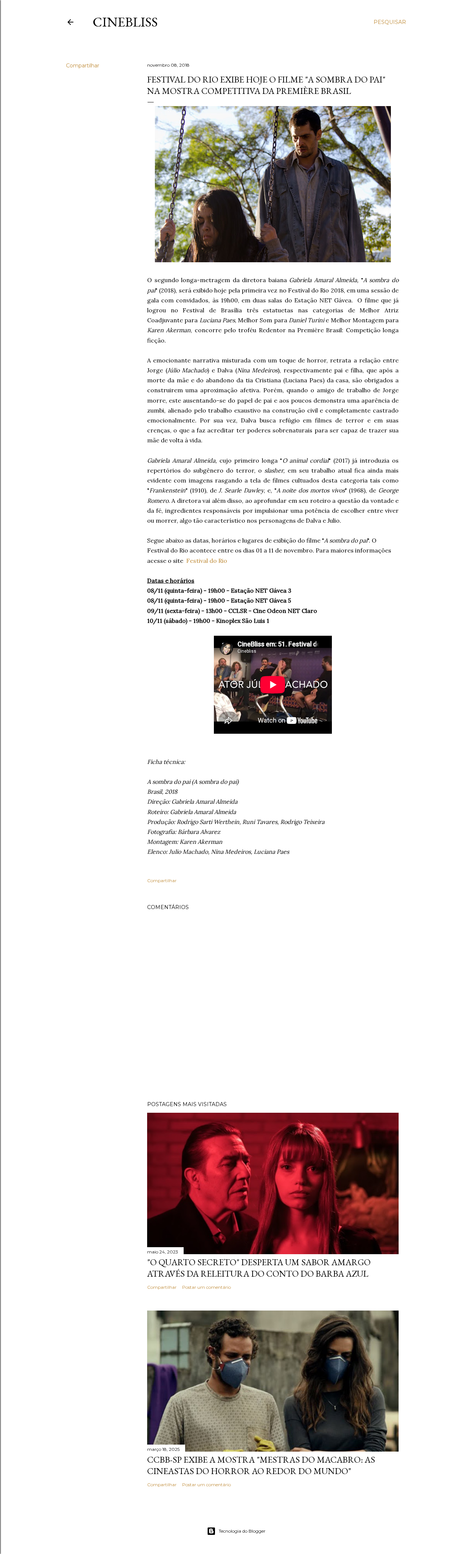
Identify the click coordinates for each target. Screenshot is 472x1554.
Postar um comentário (206, 1287)
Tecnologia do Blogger (242, 1531)
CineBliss (125, 22)
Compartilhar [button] (82, 65)
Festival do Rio (206, 560)
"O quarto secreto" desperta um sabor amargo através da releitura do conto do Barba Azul (259, 1267)
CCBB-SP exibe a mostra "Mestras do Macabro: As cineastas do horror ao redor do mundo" (261, 1465)
